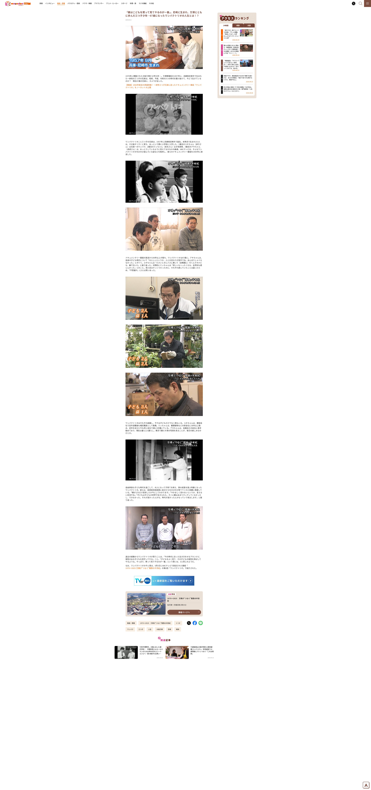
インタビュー (50, 3)
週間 (238, 25)
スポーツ (124, 3)
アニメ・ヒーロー (112, 3)
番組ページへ (184, 612)
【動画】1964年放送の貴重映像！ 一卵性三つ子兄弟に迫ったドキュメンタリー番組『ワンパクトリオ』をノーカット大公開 (163, 86)
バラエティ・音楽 (74, 3)
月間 (249, 25)
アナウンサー (99, 3)
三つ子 (141, 629)
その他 (151, 3)
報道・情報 (61, 3)
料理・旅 (133, 3)
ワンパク (130, 629)
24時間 (225, 25)
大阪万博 (160, 629)
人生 (149, 629)
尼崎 (169, 629)
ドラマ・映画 (87, 3)
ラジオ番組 (142, 3)
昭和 (177, 629)
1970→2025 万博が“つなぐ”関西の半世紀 (143, 568)
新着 (41, 3)
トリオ (178, 623)
